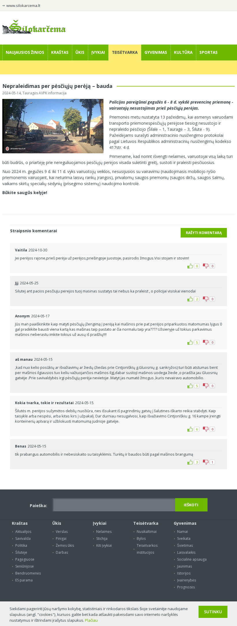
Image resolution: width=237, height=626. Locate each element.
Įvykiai (98, 52)
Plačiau (91, 620)
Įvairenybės (186, 580)
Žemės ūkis (65, 545)
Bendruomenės (28, 573)
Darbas (62, 552)
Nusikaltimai (147, 531)
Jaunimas (184, 566)
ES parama (24, 580)
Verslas (62, 531)
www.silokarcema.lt (23, 5)
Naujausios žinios (25, 52)
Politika (21, 545)
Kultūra (183, 52)
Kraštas (59, 52)
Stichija (102, 538)
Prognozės (186, 587)
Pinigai (61, 538)
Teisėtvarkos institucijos (147, 549)
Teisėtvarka (125, 52)
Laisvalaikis (186, 552)
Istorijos (183, 573)
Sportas (208, 52)
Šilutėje (21, 552)
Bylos (141, 538)
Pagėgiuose (24, 559)
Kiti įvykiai (104, 545)
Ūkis (79, 52)
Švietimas (185, 545)
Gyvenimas (156, 52)
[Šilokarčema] (34, 32)
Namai (182, 531)
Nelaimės (104, 531)
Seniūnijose (24, 566)
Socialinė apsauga (192, 559)
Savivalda (23, 538)
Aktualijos (23, 531)
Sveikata (183, 538)
